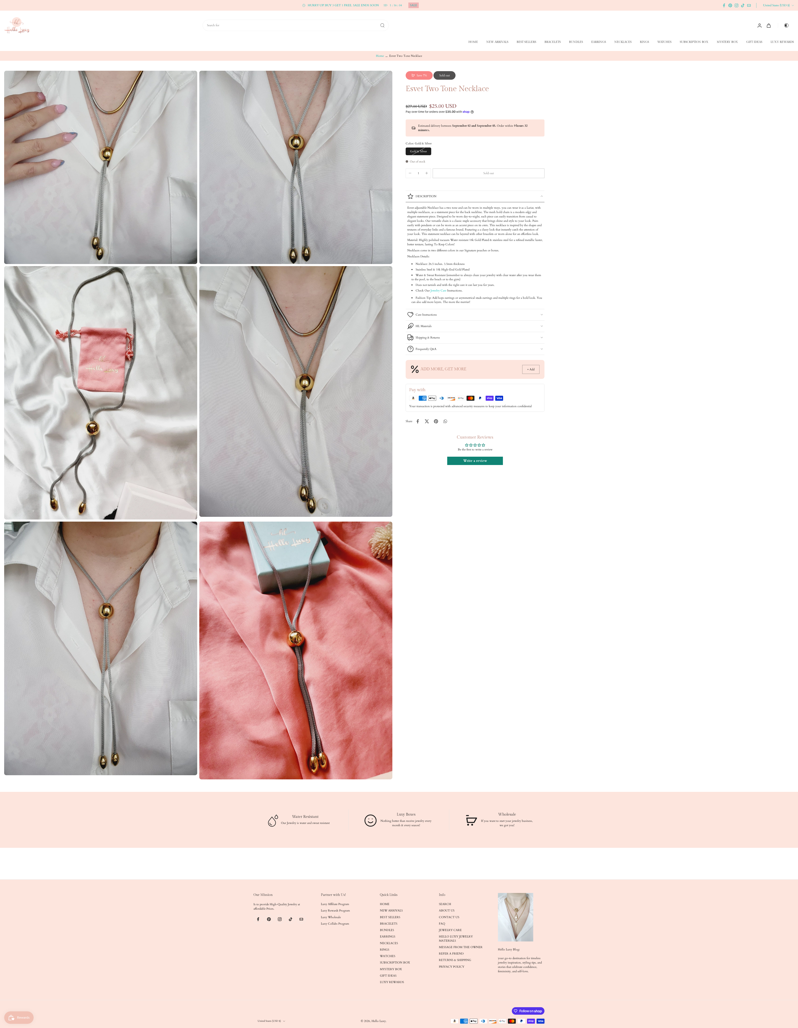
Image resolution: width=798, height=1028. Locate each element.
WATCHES (664, 42)
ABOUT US (446, 911)
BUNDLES (576, 42)
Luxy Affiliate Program (335, 904)
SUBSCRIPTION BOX (694, 42)
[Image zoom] (100, 167)
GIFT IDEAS (754, 42)
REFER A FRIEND (451, 954)
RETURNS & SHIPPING (455, 960)
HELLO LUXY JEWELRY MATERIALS (456, 938)
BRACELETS (552, 42)
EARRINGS (598, 42)
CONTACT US (449, 917)
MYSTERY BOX (727, 42)
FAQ (442, 923)
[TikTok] (743, 5)
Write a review (475, 460)
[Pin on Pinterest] (436, 421)
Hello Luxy (379, 1021)
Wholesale (507, 814)
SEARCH (445, 904)
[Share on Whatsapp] (445, 421)
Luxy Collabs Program (335, 923)
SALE (413, 5)
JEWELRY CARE (450, 930)
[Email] (749, 5)
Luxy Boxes (406, 814)
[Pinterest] (730, 5)
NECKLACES (623, 42)
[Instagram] (736, 5)
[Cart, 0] (768, 25)
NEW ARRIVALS (497, 42)
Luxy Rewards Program (335, 911)
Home (380, 56)
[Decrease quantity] (410, 173)
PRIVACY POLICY (451, 966)
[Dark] (784, 25)
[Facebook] (724, 5)
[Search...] (382, 25)
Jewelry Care (438, 291)
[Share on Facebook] (417, 421)
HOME (473, 42)
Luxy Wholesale (331, 917)
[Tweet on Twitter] (426, 421)
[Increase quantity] (426, 173)
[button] (488, 173)
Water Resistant (305, 817)
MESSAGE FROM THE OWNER (461, 947)
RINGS (644, 42)
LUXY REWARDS (782, 42)
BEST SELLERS (526, 42)
